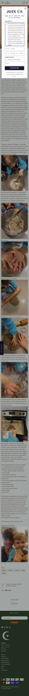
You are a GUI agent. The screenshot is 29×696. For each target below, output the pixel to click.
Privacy (10, 45)
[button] (25, 8)
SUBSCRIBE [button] (14, 68)
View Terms (19, 43)
